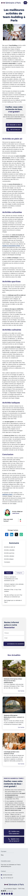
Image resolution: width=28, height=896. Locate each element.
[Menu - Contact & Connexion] (25, 2)
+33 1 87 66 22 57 (8, 878)
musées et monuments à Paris (11, 245)
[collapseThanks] (20, 519)
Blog (2, 855)
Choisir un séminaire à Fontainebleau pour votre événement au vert (11, 578)
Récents (8, 573)
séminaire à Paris (7, 494)
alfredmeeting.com (6, 866)
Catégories (19, 573)
